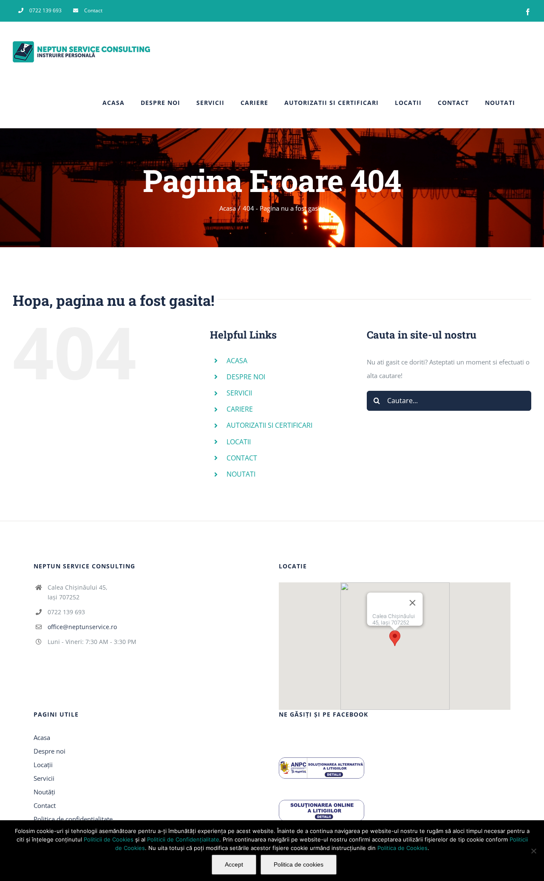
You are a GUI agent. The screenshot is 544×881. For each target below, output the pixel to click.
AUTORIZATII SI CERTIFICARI (269, 425)
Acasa (42, 737)
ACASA (237, 360)
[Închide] (427, 609)
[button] (394, 638)
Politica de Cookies (402, 847)
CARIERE (240, 409)
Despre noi (49, 751)
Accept (234, 864)
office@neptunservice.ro (82, 627)
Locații (43, 764)
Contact (45, 805)
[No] (533, 851)
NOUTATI (241, 474)
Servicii (44, 778)
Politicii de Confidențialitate (183, 839)
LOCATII (239, 441)
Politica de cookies (298, 864)
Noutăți (44, 792)
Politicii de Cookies (108, 839)
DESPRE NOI (246, 376)
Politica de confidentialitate (73, 819)
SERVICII (239, 393)
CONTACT (242, 458)
